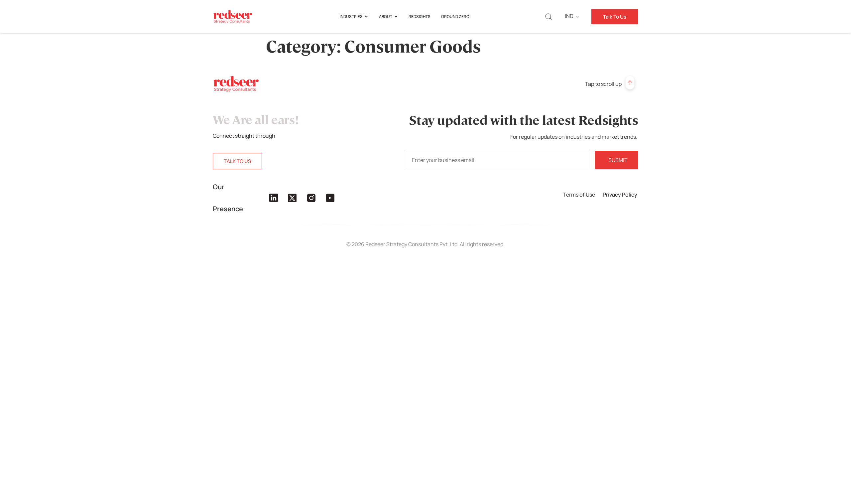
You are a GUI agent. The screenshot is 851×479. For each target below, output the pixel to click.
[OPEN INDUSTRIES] (366, 17)
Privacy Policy (620, 194)
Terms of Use (579, 194)
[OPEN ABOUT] (396, 17)
